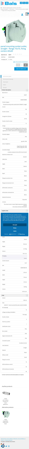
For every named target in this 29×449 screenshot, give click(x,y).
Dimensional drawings (8, 79)
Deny (14, 228)
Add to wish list (21, 69)
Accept (15, 224)
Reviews (5, 87)
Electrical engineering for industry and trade (11, 7)
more (14, 231)
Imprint (2, 440)
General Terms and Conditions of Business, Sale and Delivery (13, 438)
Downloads (5, 82)
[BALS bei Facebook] (1, 446)
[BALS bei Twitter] (6, 446)
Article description (7, 76)
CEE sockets (11, 9)
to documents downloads (21, 62)
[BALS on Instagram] (9, 446)
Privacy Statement (8, 440)
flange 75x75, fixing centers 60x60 (8, 10)
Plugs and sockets (4, 9)
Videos (4, 84)
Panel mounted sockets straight (22, 9)
